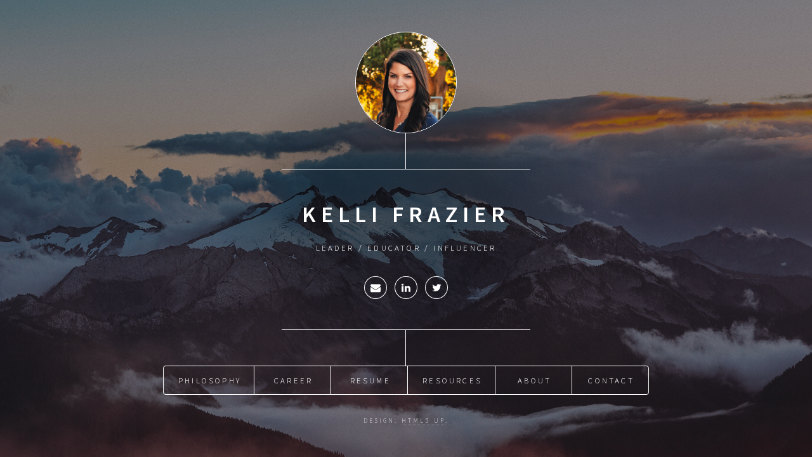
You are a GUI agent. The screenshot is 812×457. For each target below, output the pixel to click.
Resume (370, 380)
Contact (611, 380)
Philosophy (209, 380)
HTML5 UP (423, 421)
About (534, 380)
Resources (452, 380)
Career (293, 380)
